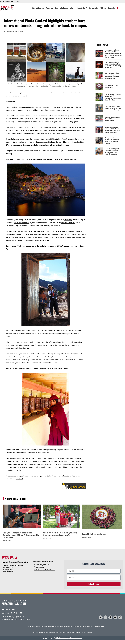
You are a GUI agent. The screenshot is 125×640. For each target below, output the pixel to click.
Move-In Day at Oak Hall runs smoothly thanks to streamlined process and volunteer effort (112, 75)
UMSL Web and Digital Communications (69, 638)
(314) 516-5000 (18, 617)
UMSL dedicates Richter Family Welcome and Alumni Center (112, 118)
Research (49, 8)
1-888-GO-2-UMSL (24, 619)
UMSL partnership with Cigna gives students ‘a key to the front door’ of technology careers (112, 151)
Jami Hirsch (10, 31)
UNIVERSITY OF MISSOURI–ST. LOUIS (9, 1)
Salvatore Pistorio (68, 223)
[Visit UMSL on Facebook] (101, 617)
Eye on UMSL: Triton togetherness (111, 86)
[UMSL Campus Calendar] (120, 617)
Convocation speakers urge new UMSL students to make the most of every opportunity (113, 64)
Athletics (103, 8)
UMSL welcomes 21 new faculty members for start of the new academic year (113, 108)
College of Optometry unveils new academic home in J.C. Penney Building (112, 140)
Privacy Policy (87, 626)
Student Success (38, 8)
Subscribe (111, 8)
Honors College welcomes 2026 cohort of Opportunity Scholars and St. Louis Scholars (113, 97)
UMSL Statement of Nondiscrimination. (82, 632)
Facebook (19, 479)
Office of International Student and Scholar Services (25, 145)
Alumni (72, 8)
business (26, 331)
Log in (45, 638)
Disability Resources (65, 626)
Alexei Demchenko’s (21, 223)
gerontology (51, 450)
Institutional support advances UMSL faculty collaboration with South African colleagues (112, 129)
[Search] (117, 8)
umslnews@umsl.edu (42, 565)
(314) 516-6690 (40, 567)
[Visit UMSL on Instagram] (105, 617)
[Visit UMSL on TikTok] (110, 617)
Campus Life (93, 8)
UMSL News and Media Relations (44, 570)
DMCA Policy (78, 626)
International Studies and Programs (35, 107)
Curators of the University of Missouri (45, 626)
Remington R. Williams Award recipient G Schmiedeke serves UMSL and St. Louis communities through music (113, 53)
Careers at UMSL (99, 626)
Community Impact (61, 8)
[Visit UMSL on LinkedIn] (115, 617)
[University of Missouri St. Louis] (14, 604)
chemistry (68, 220)
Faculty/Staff (82, 8)
